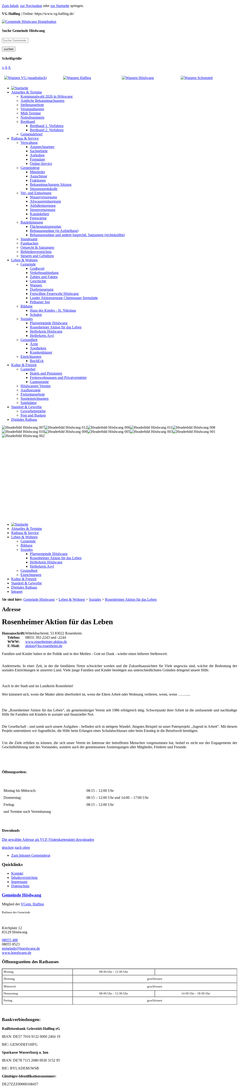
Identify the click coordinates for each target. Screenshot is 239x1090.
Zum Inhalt (10, 6)
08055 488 (10, 940)
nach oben (22, 847)
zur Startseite (59, 6)
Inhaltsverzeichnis (24, 878)
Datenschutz (20, 886)
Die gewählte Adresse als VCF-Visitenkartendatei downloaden (48, 840)
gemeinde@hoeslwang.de (21, 948)
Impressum (19, 882)
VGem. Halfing (32, 904)
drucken (8, 847)
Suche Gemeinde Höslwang (23, 31)
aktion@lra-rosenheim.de (43, 646)
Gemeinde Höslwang (21, 895)
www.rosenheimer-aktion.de (46, 642)
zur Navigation (31, 6)
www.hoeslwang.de (16, 953)
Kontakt (17, 873)
